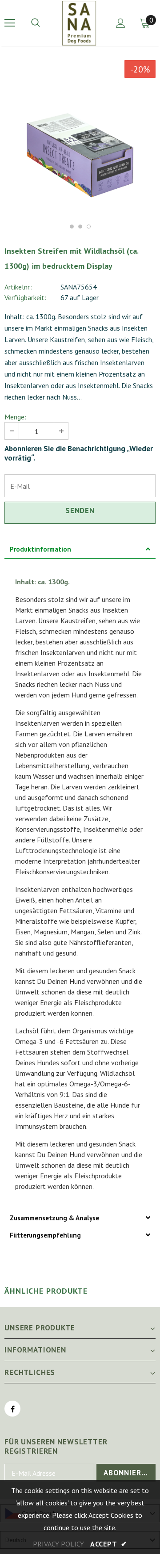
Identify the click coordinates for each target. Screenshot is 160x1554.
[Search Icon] (44, 23)
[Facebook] (12, 1409)
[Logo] (79, 23)
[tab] (80, 550)
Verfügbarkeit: (25, 297)
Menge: (15, 416)
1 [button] (72, 227)
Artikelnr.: (18, 286)
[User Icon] (120, 23)
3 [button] (89, 227)
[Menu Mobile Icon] (9, 23)
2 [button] (80, 227)
